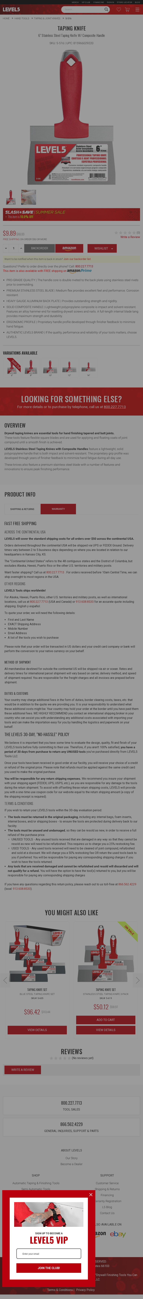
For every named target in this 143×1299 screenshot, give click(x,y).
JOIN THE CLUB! (49, 1268)
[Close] (90, 1194)
